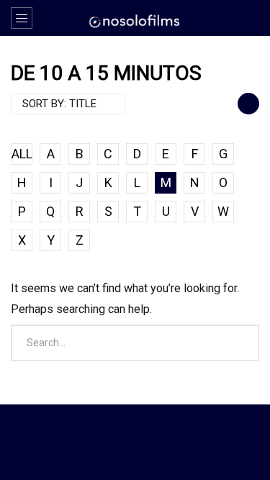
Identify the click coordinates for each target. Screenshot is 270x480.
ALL (22, 153)
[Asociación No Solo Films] (135, 20)
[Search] (252, 18)
